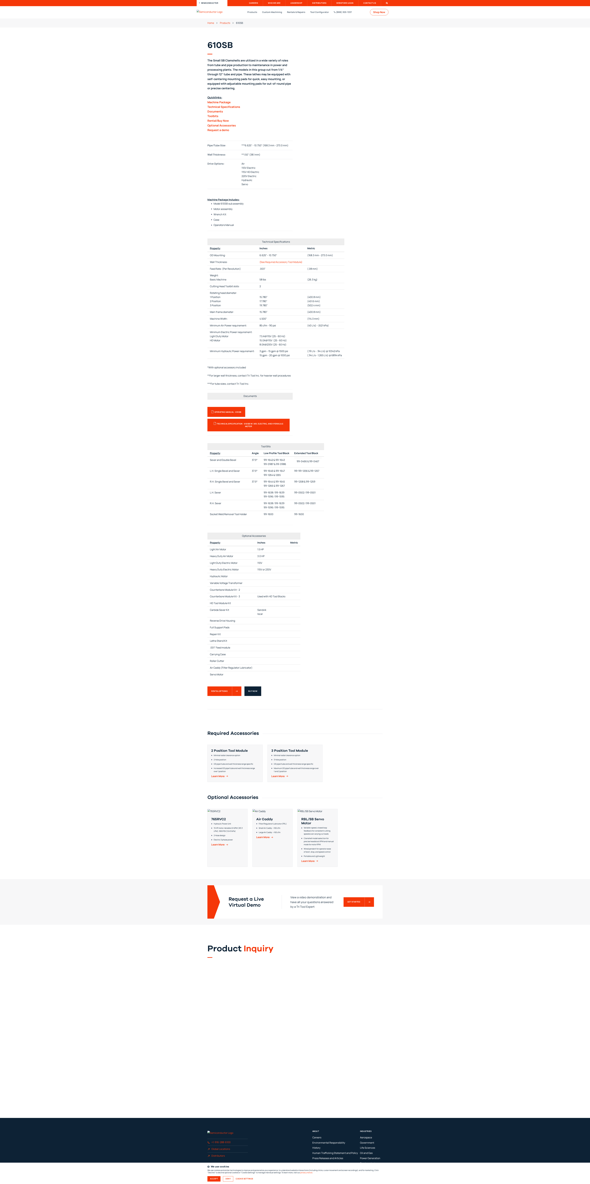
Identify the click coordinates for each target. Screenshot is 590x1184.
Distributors (319, 3)
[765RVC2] (227, 838)
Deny (228, 1178)
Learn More (218, 776)
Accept (214, 1178)
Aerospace (366, 1137)
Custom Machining (272, 12)
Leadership (296, 3)
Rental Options (219, 691)
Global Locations (220, 1149)
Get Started (353, 901)
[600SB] (340, 82)
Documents (215, 111)
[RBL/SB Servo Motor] (317, 838)
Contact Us (369, 3)
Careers (253, 3)
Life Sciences (367, 1147)
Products (252, 12)
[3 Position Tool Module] (295, 763)
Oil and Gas (366, 1153)
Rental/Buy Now (218, 120)
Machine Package (219, 102)
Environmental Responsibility (328, 1142)
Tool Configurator (319, 12)
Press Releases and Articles (327, 1158)
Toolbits (212, 116)
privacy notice (306, 1172)
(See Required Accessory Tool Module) (281, 262)
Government (367, 1142)
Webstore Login (344, 3)
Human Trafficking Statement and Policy (335, 1153)
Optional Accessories (221, 125)
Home (210, 23)
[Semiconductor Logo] (213, 12)
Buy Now (253, 691)
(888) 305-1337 (344, 12)
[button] (212, 3)
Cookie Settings (244, 1179)
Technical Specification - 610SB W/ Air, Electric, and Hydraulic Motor (250, 425)
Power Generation (370, 1158)
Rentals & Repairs (296, 12)
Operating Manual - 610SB (227, 412)
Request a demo (218, 130)
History (316, 1147)
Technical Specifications (223, 107)
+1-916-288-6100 (221, 1142)
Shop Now (379, 12)
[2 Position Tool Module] (235, 763)
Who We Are (274, 3)
